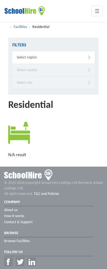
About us (11, 210)
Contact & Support (18, 222)
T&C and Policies (46, 194)
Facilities (20, 27)
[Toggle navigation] (97, 11)
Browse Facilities (17, 241)
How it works (14, 216)
